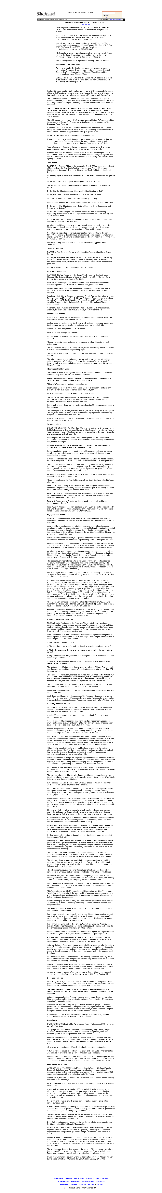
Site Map (105, 17)
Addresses (68, 1178)
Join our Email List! (115, 19)
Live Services (100, 1181)
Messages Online (88, 1181)
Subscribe (73, 1184)
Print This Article (85, 24)
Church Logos (79, 1178)
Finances (89, 1178)
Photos (97, 1178)
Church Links (58, 1178)
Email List (82, 1184)
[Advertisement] (81, 6)
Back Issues (64, 1184)
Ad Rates (91, 1184)
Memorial (105, 1178)
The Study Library (63, 1181)
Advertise (111, 17)
